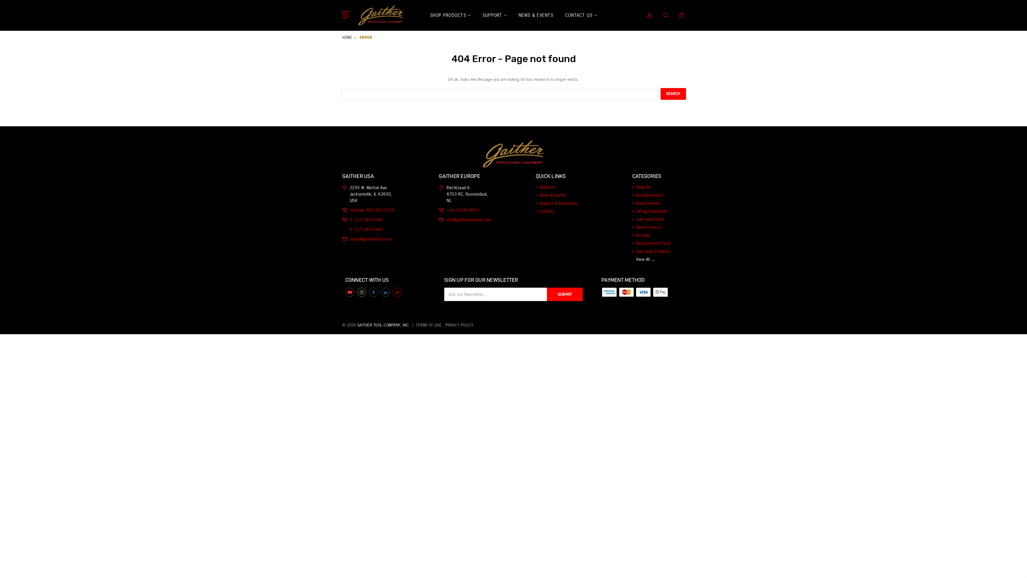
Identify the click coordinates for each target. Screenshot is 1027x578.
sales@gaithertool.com (371, 239)
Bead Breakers (649, 195)
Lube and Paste (650, 219)
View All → (645, 259)
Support (492, 15)
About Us (547, 187)
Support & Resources (558, 203)
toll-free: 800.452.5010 (372, 210)
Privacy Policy (459, 325)
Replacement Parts (653, 243)
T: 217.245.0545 (366, 219)
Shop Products (448, 15)
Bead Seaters (648, 203)
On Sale (643, 235)
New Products (648, 227)
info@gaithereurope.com (469, 219)
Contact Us (579, 15)
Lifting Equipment (651, 211)
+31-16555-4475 (463, 210)
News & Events (536, 15)
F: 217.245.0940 (366, 229)
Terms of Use (429, 325)
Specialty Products (653, 251)
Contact (546, 211)
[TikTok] (397, 292)
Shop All (643, 187)
